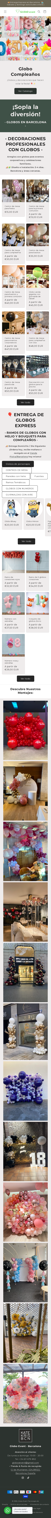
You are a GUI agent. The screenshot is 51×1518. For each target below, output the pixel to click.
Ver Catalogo (25, 91)
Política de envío (36, 1512)
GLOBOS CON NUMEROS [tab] (20, 488)
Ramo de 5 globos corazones (37, 578)
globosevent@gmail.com (25, 1462)
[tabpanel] (26, 521)
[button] (5, 12)
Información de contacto (39, 1504)
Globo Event (23, 1501)
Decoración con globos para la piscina (36, 384)
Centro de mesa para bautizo (36, 251)
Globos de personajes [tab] (18, 464)
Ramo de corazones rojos (12, 578)
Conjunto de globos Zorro (35, 620)
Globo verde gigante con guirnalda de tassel (35, 295)
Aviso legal (36, 1508)
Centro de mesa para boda (12, 383)
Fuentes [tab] (39, 476)
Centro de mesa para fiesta (12, 207)
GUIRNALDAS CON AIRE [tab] (19, 494)
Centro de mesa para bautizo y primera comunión (13, 294)
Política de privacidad (19, 1504)
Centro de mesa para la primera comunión (36, 208)
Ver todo (25, 402)
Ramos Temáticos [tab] (16, 482)
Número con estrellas (10, 620)
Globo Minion (32, 521)
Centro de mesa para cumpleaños (13, 251)
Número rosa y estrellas (11, 662)
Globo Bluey (10, 521)
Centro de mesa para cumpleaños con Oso (37, 340)
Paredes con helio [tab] (16, 476)
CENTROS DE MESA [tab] (17, 470)
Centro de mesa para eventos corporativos (12, 340)
